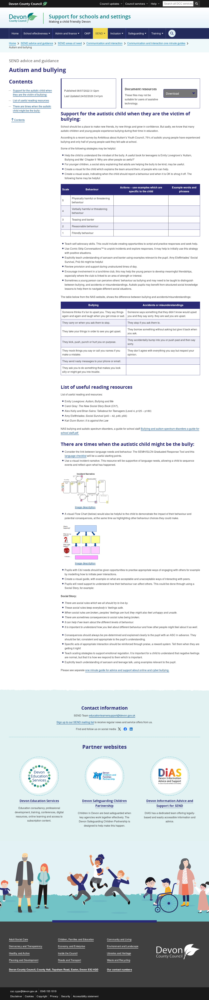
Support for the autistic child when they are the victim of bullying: (32, 93)
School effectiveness (36, 33)
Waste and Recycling (118, 960)
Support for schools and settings (90, 18)
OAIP (87, 33)
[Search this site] (172, 33)
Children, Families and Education (76, 939)
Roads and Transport (69, 960)
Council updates (109, 4)
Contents (19, 120)
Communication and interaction (104, 43)
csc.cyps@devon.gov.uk (23, 991)
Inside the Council (68, 953)
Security (65, 996)
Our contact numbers (119, 969)
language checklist (75, 456)
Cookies (29, 996)
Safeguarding (136, 33)
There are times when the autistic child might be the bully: (32, 108)
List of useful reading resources (31, 100)
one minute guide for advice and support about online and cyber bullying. (127, 670)
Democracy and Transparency (25, 946)
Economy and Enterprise (71, 946)
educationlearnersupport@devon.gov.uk (112, 715)
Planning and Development (23, 960)
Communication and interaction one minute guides (156, 43)
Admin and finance (66, 33)
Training (156, 33)
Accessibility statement (85, 996)
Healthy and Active (19, 953)
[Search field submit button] (197, 4)
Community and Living (119, 939)
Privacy (54, 996)
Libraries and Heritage (119, 953)
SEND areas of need (70, 43)
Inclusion (115, 33)
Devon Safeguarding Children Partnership (104, 803)
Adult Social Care (18, 939)
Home (15, 33)
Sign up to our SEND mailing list (75, 722)
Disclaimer (16, 996)
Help (154, 4)
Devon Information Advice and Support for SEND (169, 803)
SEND (99, 33)
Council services (135, 4)
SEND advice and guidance (37, 43)
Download (172, 93)
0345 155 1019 (48, 991)
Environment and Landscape (122, 946)
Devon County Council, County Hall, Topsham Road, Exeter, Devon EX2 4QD (53, 969)
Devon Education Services (39, 801)
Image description (85, 507)
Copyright (42, 996)
